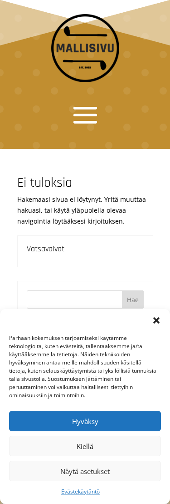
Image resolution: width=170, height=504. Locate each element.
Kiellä (85, 446)
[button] (156, 320)
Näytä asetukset (85, 471)
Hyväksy (85, 421)
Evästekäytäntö (80, 491)
